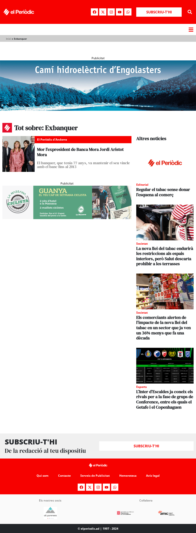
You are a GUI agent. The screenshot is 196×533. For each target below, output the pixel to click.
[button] (190, 12)
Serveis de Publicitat (95, 476)
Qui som (43, 476)
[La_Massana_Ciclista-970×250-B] (66, 217)
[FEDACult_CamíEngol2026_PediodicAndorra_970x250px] (98, 109)
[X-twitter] (102, 12)
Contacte (64, 476)
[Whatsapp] (127, 12)
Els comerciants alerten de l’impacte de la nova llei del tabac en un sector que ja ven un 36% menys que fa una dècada (163, 327)
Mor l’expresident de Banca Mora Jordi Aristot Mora (80, 152)
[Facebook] (94, 12)
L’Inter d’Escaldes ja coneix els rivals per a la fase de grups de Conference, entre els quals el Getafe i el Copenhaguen (164, 399)
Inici (8, 38)
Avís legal (153, 476)
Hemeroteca (127, 476)
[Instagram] (111, 12)
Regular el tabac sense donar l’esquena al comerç (163, 192)
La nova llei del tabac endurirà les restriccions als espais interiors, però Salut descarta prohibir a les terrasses (164, 256)
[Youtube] (119, 12)
